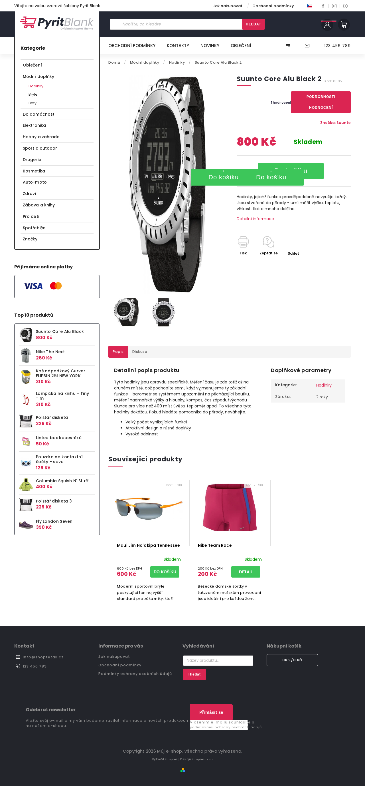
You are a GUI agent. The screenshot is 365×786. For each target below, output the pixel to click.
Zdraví (29, 193)
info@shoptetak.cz (43, 657)
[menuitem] (134, 45)
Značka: (335, 122)
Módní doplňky (38, 76)
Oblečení (32, 65)
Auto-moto (35, 182)
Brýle (33, 94)
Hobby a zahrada (41, 137)
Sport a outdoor (40, 148)
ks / (292, 660)
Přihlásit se (211, 712)
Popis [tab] (118, 351)
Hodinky (36, 86)
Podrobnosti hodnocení (321, 102)
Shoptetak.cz (202, 759)
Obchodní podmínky (273, 6)
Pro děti (31, 216)
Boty (32, 102)
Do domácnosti (39, 114)
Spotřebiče (34, 228)
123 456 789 (35, 666)
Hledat (253, 24)
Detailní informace (255, 219)
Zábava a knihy (39, 205)
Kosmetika (34, 171)
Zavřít (332, 263)
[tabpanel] (148, 543)
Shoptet (171, 759)
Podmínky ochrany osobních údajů (135, 673)
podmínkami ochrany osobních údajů (226, 727)
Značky (30, 239)
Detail (246, 572)
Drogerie (32, 159)
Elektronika (34, 125)
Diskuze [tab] (139, 351)
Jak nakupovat (227, 6)
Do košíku (223, 177)
